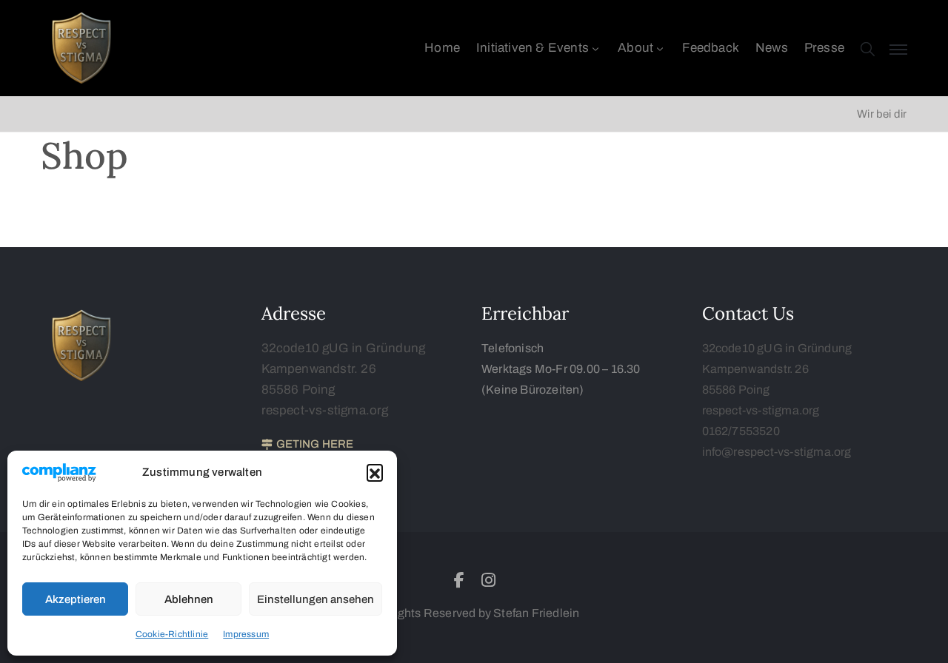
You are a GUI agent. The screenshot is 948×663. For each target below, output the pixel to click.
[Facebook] (459, 580)
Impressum (246, 634)
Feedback (710, 48)
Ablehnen (188, 599)
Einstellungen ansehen (315, 599)
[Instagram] (488, 580)
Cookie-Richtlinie (172, 634)
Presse (824, 48)
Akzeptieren (75, 599)
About (635, 48)
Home (442, 48)
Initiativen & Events (532, 48)
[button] (374, 472)
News (771, 48)
